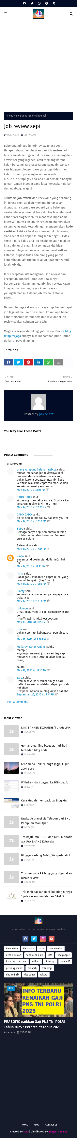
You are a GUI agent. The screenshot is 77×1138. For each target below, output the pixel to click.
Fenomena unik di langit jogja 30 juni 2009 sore (45, 766)
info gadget (63, 955)
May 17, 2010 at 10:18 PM (32, 583)
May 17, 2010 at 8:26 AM (31, 490)
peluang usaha (14, 968)
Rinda (20, 556)
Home (10, 115)
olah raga (50, 961)
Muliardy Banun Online (31, 646)
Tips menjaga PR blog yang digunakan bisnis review (46, 876)
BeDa (20, 528)
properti (32, 968)
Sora (26, 1131)
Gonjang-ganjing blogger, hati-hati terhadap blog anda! (44, 748)
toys (19, 629)
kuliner (35, 961)
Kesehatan (12, 948)
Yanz (20, 677)
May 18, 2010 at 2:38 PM (32, 639)
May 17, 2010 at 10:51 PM (32, 601)
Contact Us (51, 1125)
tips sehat (29, 974)
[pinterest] (46, 3)
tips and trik (12, 974)
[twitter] (32, 3)
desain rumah (13, 955)
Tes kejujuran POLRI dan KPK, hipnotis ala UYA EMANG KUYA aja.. (46, 839)
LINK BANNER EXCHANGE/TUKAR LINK (45, 727)
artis (41, 948)
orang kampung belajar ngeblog (36, 469)
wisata (43, 974)
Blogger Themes (57, 1131)
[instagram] (39, 3)
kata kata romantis (16, 961)
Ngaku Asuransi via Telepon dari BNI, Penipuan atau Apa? (45, 821)
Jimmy (20, 591)
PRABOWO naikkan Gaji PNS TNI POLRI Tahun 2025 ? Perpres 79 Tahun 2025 (34, 1024)
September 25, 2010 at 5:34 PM (36, 694)
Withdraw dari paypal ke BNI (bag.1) (44, 782)
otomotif (65, 961)
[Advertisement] (38, 65)
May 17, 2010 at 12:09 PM (32, 507)
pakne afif (13, 134)
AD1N (20, 573)
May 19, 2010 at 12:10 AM (32, 670)
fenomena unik (34, 955)
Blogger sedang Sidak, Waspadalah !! (45, 855)
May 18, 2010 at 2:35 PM (31, 622)
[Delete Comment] (47, 490)
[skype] (53, 3)
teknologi (47, 968)
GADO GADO (24, 497)
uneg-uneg (21, 115)
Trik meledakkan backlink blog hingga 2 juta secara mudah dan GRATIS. (46, 894)
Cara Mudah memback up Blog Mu (44, 800)
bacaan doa (56, 948)
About (37, 1125)
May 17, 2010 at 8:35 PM (31, 566)
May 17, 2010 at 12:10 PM (32, 521)
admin (11, 1032)
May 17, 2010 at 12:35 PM (32, 549)
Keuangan (28, 948)
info (50, 955)
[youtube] (51, 939)
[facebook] (24, 3)
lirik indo (22, 608)
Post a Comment (17, 702)
